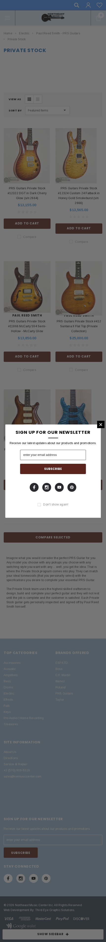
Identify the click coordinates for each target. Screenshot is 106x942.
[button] (101, 424)
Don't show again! (55, 504)
